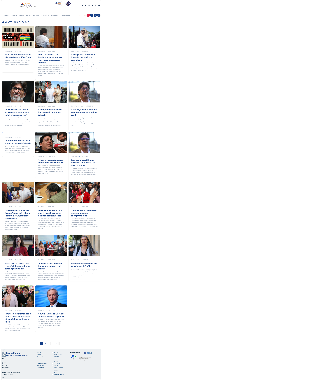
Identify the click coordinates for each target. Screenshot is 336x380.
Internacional (45, 15)
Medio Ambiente (58, 368)
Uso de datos (40, 367)
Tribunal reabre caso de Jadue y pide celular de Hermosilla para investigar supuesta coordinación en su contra (50, 213)
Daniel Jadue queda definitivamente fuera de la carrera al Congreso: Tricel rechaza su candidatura (83, 162)
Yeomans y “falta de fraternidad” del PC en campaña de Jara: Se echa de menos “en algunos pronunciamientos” (17, 266)
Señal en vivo (40, 365)
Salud (55, 372)
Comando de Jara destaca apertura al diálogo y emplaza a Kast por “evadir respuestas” (50, 266)
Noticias (6, 15)
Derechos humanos (59, 374)
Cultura (21, 15)
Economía (56, 365)
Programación (65, 15)
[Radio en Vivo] (88, 15)
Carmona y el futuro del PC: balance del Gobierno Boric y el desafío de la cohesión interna (83, 57)
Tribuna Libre (40, 359)
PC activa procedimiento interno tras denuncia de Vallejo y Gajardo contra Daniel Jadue (50, 112)
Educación (57, 363)
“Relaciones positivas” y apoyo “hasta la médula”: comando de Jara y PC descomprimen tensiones (84, 213)
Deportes (36, 15)
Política (15, 15)
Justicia (56, 370)
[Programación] (91, 15)
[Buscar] (95, 15)
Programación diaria (42, 363)
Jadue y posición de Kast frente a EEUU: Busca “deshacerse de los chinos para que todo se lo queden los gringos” (17, 112)
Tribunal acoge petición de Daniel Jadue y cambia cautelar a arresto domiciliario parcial (84, 112)
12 (56, 343)
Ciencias (56, 359)
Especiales (54, 15)
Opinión (28, 15)
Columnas (39, 354)
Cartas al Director (41, 357)
